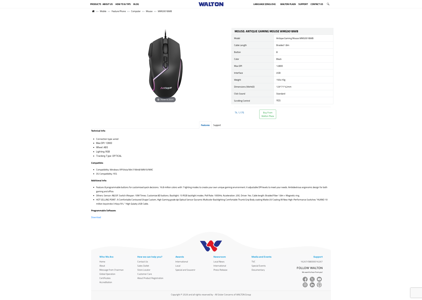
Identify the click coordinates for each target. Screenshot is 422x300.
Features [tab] (205, 125)
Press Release (220, 269)
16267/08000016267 (312, 261)
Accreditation (105, 282)
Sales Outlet (143, 265)
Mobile (103, 11)
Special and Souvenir (185, 269)
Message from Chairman (111, 269)
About (102, 265)
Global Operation (107, 274)
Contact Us (142, 261)
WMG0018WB (165, 11)
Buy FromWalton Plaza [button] (267, 114)
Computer (136, 11)
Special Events (259, 265)
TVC (253, 261)
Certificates (105, 278)
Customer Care (144, 274)
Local (177, 265)
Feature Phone (119, 11)
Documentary (258, 269)
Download (96, 217)
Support (217, 125)
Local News (219, 261)
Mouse (149, 11)
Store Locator (143, 269)
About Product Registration (150, 278)
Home (102, 261)
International (181, 261)
